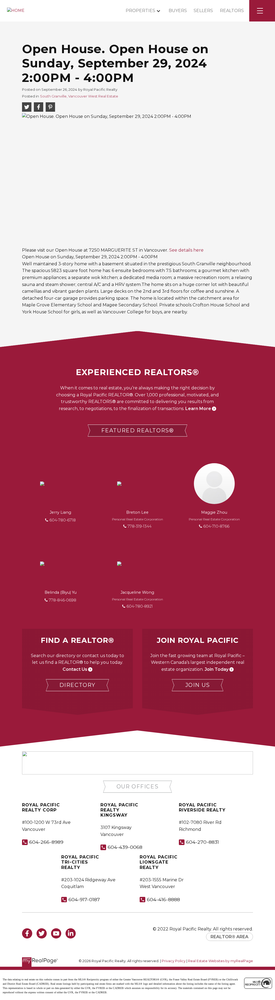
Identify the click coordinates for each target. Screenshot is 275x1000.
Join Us (197, 685)
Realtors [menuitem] (232, 10)
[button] (137, 431)
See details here (186, 250)
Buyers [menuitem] (178, 10)
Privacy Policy (174, 961)
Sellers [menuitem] (203, 10)
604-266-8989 (46, 842)
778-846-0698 (62, 600)
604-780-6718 (62, 520)
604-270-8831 (202, 842)
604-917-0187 (84, 899)
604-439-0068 (125, 847)
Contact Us (75, 669)
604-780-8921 (139, 606)
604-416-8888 (163, 899)
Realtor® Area (229, 936)
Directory (77, 685)
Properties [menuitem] (140, 10)
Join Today (217, 669)
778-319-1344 (139, 526)
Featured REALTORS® (137, 430)
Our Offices (138, 786)
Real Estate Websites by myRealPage (220, 961)
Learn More (198, 408)
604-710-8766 (216, 526)
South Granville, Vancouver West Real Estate (79, 96)
